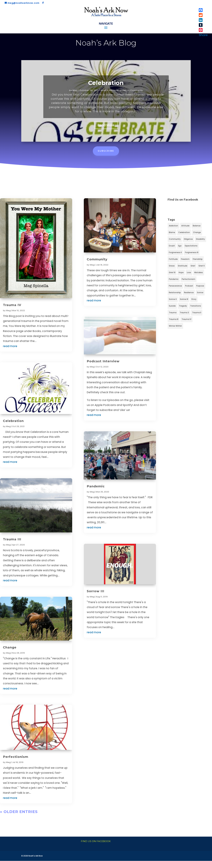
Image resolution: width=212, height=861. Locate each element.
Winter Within (175, 326)
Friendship (198, 259)
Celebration (106, 83)
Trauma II (196, 312)
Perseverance (175, 285)
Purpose (200, 285)
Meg (75, 90)
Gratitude (182, 265)
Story (193, 299)
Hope (181, 272)
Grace (172, 265)
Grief (193, 265)
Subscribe (106, 150)
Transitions (195, 306)
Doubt (172, 245)
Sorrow (200, 292)
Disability (200, 239)
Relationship (175, 292)
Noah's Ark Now (109, 90)
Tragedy (183, 306)
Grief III (172, 272)
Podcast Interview (103, 361)
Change (9, 647)
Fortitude (173, 259)
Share (203, 35)
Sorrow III (95, 591)
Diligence (188, 239)
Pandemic (96, 486)
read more (10, 346)
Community (97, 259)
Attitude (185, 225)
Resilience (189, 292)
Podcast (189, 285)
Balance (197, 225)
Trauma (172, 312)
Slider (123, 90)
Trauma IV (12, 305)
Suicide (172, 306)
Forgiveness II (175, 252)
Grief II (201, 265)
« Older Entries (19, 811)
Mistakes (198, 272)
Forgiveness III (191, 252)
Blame (172, 232)
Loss (189, 272)
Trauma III (12, 539)
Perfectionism (15, 757)
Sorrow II (173, 299)
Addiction (173, 225)
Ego (180, 245)
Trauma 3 (184, 312)
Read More (106, 125)
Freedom (185, 259)
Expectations (191, 245)
